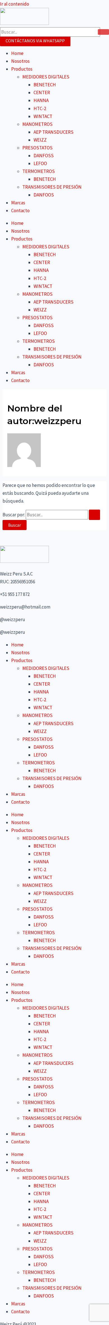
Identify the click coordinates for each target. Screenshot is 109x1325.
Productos (21, 69)
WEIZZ (40, 140)
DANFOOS (44, 195)
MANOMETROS (37, 124)
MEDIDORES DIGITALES (45, 77)
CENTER (42, 92)
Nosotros (20, 61)
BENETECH (45, 85)
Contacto (20, 210)
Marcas (18, 203)
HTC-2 (40, 108)
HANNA (41, 100)
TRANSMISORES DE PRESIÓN (52, 187)
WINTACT (43, 116)
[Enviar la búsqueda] (94, 515)
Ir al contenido (14, 4)
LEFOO (40, 163)
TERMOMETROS (38, 171)
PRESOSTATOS (37, 148)
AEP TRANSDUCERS (54, 132)
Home (17, 53)
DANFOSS (44, 155)
